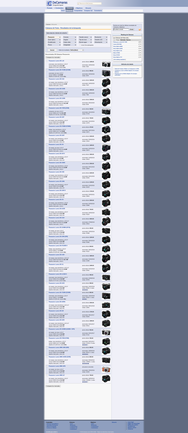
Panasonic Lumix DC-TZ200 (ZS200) (59, 292)
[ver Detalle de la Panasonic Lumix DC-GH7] (106, 139)
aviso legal (131, 422)
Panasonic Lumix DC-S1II (56, 79)
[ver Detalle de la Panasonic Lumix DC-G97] (106, 121)
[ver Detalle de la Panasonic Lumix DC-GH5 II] (106, 194)
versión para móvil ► (52, 432)
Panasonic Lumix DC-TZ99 (120, 42)
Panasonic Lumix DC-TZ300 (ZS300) (59, 70)
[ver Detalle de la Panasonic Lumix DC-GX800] (106, 332)
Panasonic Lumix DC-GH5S (57, 301)
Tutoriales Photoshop (52, 425)
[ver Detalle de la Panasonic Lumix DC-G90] (106, 240)
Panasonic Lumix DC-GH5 (56, 320)
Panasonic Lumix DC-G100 (57, 208)
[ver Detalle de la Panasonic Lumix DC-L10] (106, 64)
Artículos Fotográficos (52, 423)
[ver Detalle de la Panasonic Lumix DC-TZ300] (106, 73)
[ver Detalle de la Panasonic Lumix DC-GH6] (106, 185)
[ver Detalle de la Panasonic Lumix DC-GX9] (106, 286)
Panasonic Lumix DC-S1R (56, 254)
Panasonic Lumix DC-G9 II (57, 153)
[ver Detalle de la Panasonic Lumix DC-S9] (106, 148)
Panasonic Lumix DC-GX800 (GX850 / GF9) (62, 329)
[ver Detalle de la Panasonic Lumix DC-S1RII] (106, 102)
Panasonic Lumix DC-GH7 (56, 135)
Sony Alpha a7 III (117, 50)
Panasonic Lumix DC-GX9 (56, 283)
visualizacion (131, 426)
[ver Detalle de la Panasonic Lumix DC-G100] (106, 212)
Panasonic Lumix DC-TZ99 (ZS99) (59, 108)
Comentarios (98, 10)
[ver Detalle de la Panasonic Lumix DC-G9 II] (106, 157)
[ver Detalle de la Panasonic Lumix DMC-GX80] (106, 360)
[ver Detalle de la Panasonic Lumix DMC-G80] (106, 351)
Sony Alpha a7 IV (117, 57)
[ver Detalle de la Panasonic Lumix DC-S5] (106, 203)
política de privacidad (134, 423)
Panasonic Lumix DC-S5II (56, 172)
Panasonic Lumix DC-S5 (56, 199)
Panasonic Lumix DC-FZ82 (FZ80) (59, 338)
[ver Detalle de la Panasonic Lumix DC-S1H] (106, 221)
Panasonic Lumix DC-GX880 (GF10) (59, 227)
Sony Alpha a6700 (117, 48)
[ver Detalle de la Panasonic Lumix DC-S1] (106, 268)
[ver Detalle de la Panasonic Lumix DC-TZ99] (106, 111)
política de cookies (133, 425)
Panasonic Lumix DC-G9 (56, 311)
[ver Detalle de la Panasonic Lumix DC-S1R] (106, 258)
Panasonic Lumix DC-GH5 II (57, 190)
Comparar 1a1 (88, 10)
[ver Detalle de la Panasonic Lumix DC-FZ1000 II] (106, 249)
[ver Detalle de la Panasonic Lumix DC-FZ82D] (106, 130)
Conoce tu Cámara (51, 427)
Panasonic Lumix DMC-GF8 (57, 366)
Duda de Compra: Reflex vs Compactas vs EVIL (127, 68)
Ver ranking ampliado (119, 59)
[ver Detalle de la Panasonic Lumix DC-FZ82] (106, 341)
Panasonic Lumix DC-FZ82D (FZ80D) (60, 126)
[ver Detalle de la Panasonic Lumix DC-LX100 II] (106, 277)
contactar (130, 429)
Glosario (114, 422)
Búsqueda (69, 10)
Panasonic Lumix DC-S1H (56, 217)
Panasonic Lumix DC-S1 (56, 264)
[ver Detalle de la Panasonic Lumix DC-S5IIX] (106, 166)
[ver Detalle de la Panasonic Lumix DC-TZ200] (106, 295)
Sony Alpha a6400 (117, 46)
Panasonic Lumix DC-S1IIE (57, 88)
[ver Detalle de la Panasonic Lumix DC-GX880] (106, 231)
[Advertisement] (80, 18)
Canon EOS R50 (117, 44)
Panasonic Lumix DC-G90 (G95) (58, 236)
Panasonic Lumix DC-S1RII (57, 98)
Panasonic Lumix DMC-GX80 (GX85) (60, 357)
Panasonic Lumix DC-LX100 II (58, 274)
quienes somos (132, 427)
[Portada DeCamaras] (61, 3)
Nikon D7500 (116, 52)
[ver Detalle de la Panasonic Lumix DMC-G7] (106, 379)
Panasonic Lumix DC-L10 (56, 61)
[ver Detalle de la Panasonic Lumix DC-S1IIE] (106, 92)
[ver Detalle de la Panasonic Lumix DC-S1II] (106, 82)
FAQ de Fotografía (51, 426)
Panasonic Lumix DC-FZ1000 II (58, 245)
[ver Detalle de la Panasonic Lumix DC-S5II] (106, 175)
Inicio (63, 10)
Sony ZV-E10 (116, 55)
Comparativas (78, 10)
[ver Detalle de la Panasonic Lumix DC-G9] (106, 314)
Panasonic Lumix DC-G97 (56, 117)
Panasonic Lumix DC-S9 (56, 144)
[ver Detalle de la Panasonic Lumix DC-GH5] (106, 323)
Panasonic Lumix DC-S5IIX (57, 162)
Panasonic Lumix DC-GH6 (56, 181)
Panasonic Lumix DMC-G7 (57, 375)
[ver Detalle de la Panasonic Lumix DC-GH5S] (106, 305)
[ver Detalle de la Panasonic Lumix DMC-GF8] (106, 369)
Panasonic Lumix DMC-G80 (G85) (59, 347)
